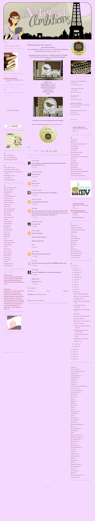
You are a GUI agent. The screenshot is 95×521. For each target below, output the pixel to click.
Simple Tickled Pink (79, 323)
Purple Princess (35, 221)
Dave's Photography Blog (10, 157)
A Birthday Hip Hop (79, 299)
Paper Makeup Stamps (9, 175)
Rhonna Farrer (7, 255)
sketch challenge (75, 456)
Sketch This (74, 249)
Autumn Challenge (75, 375)
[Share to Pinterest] (56, 151)
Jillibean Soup (74, 411)
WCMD (72, 473)
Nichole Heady (7, 244)
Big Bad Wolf (74, 378)
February (76, 344)
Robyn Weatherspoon (76, 169)
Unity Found (74, 471)
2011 (74, 268)
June (75, 284)
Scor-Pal (73, 449)
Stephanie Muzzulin (76, 173)
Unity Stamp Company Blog (78, 175)
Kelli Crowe (7, 232)
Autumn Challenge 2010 (79, 127)
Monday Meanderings (76, 424)
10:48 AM (35, 186)
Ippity (72, 407)
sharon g (34, 251)
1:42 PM (34, 195)
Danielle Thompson (9, 202)
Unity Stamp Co (48, 49)
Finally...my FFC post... (79, 318)
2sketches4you (74, 225)
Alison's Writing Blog (9, 155)
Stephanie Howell (8, 263)
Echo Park (73, 394)
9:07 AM (34, 177)
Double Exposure (75, 392)
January (76, 346)
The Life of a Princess (78, 217)
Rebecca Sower (8, 253)
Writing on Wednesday (76, 475)
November (77, 272)
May (75, 287)
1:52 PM (34, 204)
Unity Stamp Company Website (12, 169)
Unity (72, 468)
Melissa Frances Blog (9, 242)
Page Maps (73, 242)
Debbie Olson (7, 206)
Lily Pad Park (74, 418)
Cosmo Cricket (74, 388)
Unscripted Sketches (76, 255)
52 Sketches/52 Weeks (76, 228)
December (76, 270)
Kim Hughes (7, 236)
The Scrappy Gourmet (9, 180)
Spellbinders (74, 460)
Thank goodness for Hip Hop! (81, 294)
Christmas (73, 384)
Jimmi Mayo (74, 150)
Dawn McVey (7, 204)
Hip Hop (73, 401)
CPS (72, 234)
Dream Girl (76, 314)
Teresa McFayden (8, 266)
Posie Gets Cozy (8, 251)
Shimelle (6, 261)
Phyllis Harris (74, 441)
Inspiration (73, 405)
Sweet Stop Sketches (76, 251)
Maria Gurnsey (74, 165)
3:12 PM (34, 226)
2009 (74, 352)
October (76, 275)
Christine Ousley (8, 198)
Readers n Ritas (74, 445)
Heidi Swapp (7, 213)
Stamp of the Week (75, 464)
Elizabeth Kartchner (9, 211)
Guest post (73, 397)
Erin (33, 181)
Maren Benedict (75, 163)
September (77, 277)
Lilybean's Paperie (8, 240)
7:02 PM (34, 247)
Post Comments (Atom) (40, 294)
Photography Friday (76, 439)
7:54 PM (34, 256)
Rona (33, 208)
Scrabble (73, 452)
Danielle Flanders (8, 200)
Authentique (74, 373)
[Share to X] (53, 151)
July (75, 282)
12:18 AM (35, 284)
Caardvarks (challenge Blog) (78, 230)
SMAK (72, 458)
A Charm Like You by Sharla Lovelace (14, 80)
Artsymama (7, 194)
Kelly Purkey (7, 234)
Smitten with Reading (11, 78)
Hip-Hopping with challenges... (81, 338)
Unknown (34, 230)
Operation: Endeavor (76, 435)
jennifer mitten (35, 172)
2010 (74, 349)
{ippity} (73, 367)
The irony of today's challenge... (82, 296)
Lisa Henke (73, 161)
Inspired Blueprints (75, 238)
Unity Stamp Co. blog (9, 167)
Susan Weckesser (75, 466)
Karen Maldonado (75, 154)
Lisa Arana (73, 158)
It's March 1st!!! (77, 341)
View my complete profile (12, 46)
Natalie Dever (74, 167)
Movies (72, 426)
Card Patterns (74, 232)
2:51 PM (34, 217)
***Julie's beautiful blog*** (56, 124)
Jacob (72, 409)
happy (72, 399)
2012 (74, 265)
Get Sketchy (74, 236)
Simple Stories (74, 454)
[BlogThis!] (51, 151)
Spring (72, 462)
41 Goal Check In (75, 369)
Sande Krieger (7, 259)
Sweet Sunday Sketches (76, 253)
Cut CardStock (7, 177)
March (76, 292)
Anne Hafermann (8, 192)
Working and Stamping (79, 210)
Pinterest (73, 443)
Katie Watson (7, 228)
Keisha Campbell (8, 230)
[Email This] (49, 151)
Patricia (34, 270)
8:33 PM (34, 265)
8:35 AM (34, 167)
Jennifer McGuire (8, 221)
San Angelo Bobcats (76, 447)
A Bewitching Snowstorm (77, 371)
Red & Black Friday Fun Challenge (80, 306)
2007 (74, 356)
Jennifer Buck (35, 190)
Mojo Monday (74, 240)
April (75, 289)
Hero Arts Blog (7, 215)
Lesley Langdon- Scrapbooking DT (79, 156)
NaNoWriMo (74, 430)
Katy (33, 260)
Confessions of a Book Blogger (78, 386)
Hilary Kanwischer (8, 217)
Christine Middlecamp (9, 196)
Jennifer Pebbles (8, 223)
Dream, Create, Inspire (9, 209)
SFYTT (72, 247)
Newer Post (30, 291)
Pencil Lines (74, 244)
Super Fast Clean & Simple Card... (82, 316)
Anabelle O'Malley (8, 190)
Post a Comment (32, 288)
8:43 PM (34, 275)
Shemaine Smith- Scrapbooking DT (79, 171)
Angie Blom (74, 140)
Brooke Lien (74, 142)
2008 (74, 354)
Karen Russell (7, 226)
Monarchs (73, 422)
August (76, 279)
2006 (74, 359)
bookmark (73, 380)
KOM (72, 416)
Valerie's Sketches (75, 257)
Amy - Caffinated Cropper (10, 187)
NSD (72, 433)
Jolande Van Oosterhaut (77, 152)
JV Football (74, 413)
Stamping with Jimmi (78, 203)
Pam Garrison (7, 249)
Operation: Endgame (76, 437)
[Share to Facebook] (54, 151)
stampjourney (35, 199)
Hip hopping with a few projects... (82, 321)
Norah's (6, 247)
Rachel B (34, 160)
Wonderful (47, 59)
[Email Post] (46, 150)
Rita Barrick (7, 257)
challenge (73, 382)
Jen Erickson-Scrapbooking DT (78, 144)
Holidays (73, 403)
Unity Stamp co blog (55, 51)
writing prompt (74, 477)
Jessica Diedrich (75, 148)
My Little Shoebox (75, 428)
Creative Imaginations (76, 390)
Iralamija (6, 219)
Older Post (65, 291)
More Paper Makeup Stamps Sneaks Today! (81, 331)
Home (48, 291)
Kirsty (5, 238)
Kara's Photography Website (11, 159)
